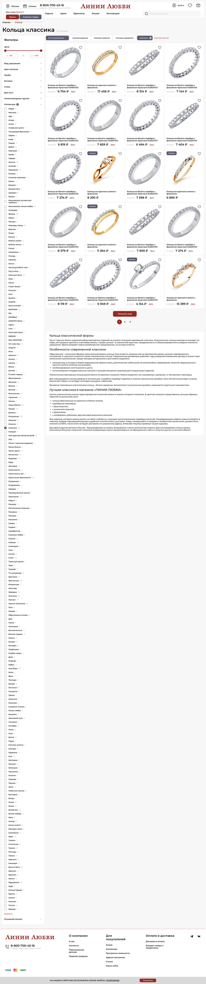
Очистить (8, 914)
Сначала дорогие (80, 38)
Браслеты (79, 13)
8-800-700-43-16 (52, 5)
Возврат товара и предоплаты (154, 946)
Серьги (49, 13)
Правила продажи (78, 956)
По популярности (56, 38)
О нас (72, 941)
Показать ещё (125, 314)
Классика (145, 38)
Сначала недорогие (125, 38)
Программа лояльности (118, 953)
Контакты (74, 945)
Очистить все (161, 38)
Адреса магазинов (115, 957)
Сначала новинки (102, 38)
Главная (6, 22)
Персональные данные (76, 951)
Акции (95, 13)
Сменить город (30, 17)
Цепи (63, 13)
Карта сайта (112, 966)
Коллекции (113, 13)
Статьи (109, 961)
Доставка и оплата (155, 941)
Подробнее (112, 980)
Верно (12, 17)
